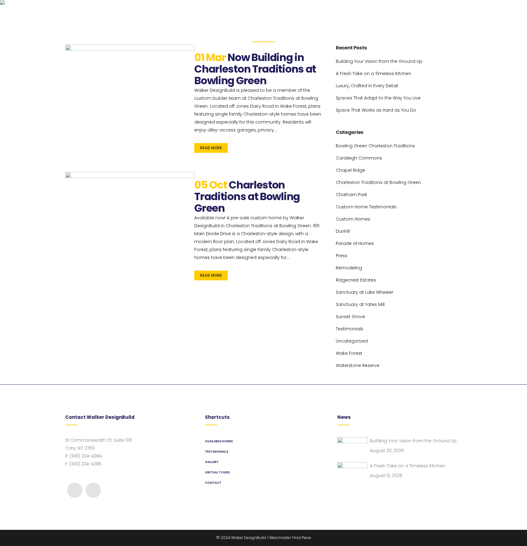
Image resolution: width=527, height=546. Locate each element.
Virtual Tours (217, 472)
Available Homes (219, 441)
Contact (213, 482)
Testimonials (349, 329)
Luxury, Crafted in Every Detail (367, 86)
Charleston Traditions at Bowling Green (247, 196)
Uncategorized (352, 341)
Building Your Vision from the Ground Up (379, 61)
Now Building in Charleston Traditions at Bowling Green (255, 69)
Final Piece (301, 537)
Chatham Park (351, 195)
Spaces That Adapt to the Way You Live (378, 98)
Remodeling (349, 268)
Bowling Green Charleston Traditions (375, 146)
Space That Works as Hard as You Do (376, 110)
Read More (211, 147)
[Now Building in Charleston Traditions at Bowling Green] (129, 93)
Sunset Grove (350, 317)
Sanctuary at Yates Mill (360, 304)
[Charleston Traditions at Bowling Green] (129, 201)
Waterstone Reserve (357, 365)
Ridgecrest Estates (356, 280)
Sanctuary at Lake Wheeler (364, 292)
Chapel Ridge (350, 170)
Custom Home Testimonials (366, 207)
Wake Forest (349, 353)
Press (341, 256)
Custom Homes (353, 219)
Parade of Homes (355, 243)
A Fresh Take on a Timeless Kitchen (373, 73)
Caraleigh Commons (359, 158)
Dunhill (343, 231)
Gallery (212, 462)
